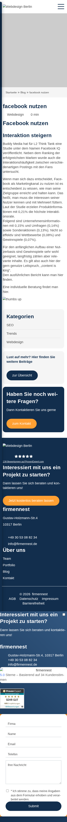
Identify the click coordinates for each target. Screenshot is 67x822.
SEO (10, 325)
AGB (12, 599)
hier (60, 275)
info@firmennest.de (22, 544)
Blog (23, 92)
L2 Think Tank (44, 144)
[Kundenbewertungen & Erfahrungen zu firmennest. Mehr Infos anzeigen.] (12, 695)
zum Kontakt (21, 423)
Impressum (50, 599)
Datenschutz (29, 599)
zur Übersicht (22, 375)
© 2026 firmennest (34, 594)
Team (7, 559)
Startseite (11, 92)
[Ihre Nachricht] (33, 783)
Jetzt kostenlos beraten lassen (31, 500)
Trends (12, 333)
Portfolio (9, 565)
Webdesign (15, 114)
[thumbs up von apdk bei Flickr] (12, 299)
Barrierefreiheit (33, 603)
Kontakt (8, 578)
